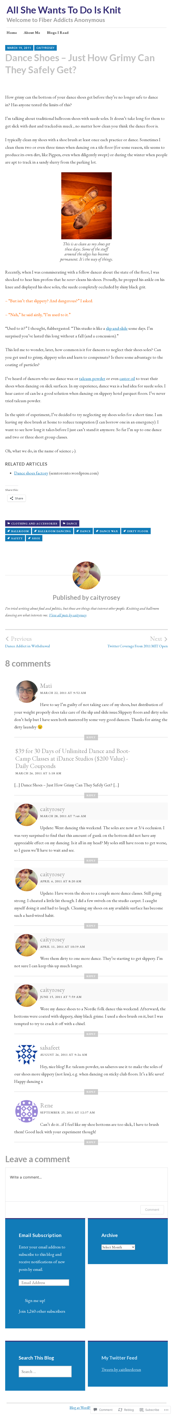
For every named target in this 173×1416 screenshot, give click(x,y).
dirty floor (137, 531)
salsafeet (50, 1047)
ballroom (20, 531)
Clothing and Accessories (34, 523)
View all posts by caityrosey (67, 615)
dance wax (109, 531)
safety (17, 538)
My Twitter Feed (119, 1358)
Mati (46, 686)
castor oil (127, 378)
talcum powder (92, 378)
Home (12, 32)
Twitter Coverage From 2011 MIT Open (137, 641)
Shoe (36, 538)
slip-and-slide (116, 328)
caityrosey (45, 48)
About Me (32, 32)
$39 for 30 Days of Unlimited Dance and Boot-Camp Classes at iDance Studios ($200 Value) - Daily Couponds (72, 758)
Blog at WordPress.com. (86, 1407)
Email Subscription (40, 1235)
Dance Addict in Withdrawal (27, 641)
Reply (91, 737)
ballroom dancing (54, 531)
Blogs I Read (57, 32)
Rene (46, 1105)
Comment (152, 1209)
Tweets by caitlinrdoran (121, 1369)
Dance (72, 523)
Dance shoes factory (31, 473)
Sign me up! (35, 1300)
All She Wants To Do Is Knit (64, 9)
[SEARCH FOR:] (45, 1371)
